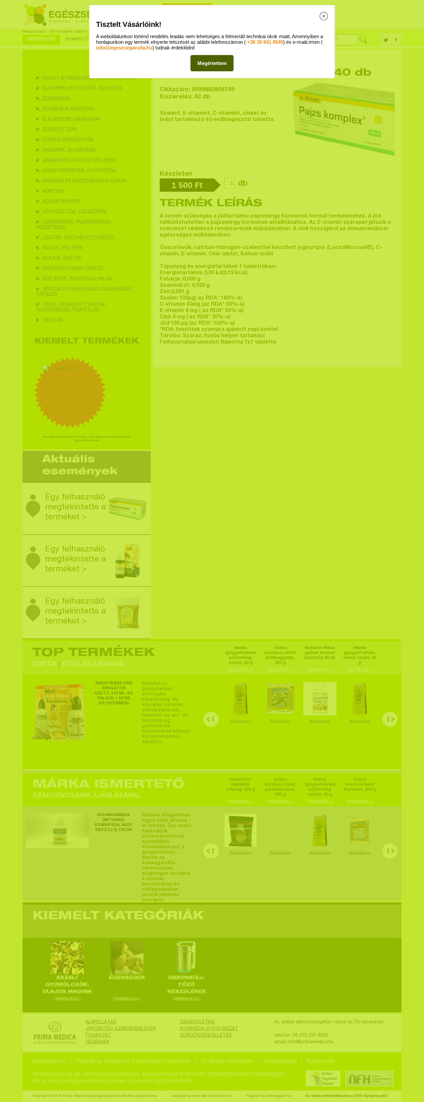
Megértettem (212, 63)
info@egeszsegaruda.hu (124, 47)
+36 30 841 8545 (265, 42)
